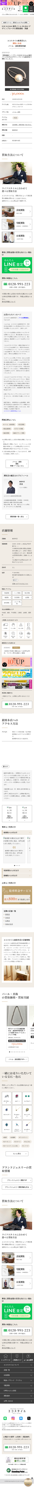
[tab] (14, 865)
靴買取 (7, 597)
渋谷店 (7, 918)
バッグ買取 (17, 593)
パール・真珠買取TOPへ (17, 1059)
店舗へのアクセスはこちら (20, 583)
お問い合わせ (8, 1401)
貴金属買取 (7, 429)
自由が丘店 (9, 924)
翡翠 (5, 1137)
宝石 (15, 118)
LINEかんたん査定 (10, 1390)
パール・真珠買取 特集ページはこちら (17, 464)
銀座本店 (15, 130)
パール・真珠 (16, 112)
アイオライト (24, 1137)
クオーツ (17, 1141)
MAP (15, 580)
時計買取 (27, 593)
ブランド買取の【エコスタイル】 (9, 14)
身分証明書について (8, 301)
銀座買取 (6, 433)
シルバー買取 (17, 602)
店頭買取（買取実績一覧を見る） (22, 124)
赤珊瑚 (13, 1137)
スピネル (27, 1141)
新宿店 (7, 914)
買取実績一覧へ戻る (17, 516)
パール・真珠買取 (24, 14)
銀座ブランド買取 (19, 433)
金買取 (27, 597)
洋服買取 (6, 593)
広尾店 (7, 921)
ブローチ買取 (19, 429)
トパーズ (25, 1146)
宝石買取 (21, 424)
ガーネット (7, 1141)
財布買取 (6, 603)
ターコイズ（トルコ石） (11, 1146)
